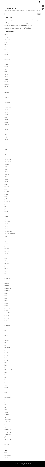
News (5, 330)
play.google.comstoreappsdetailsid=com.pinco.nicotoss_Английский (14, 369)
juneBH (5, 276)
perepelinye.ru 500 (7, 348)
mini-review (6, 291)
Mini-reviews (6, 293)
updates (5, 427)
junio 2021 (6, 86)
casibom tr (6, 216)
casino (5, 218)
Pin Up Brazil (6, 352)
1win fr (5, 104)
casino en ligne (6, 219)
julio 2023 (5, 71)
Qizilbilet (5, 385)
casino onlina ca (6, 224)
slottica (5, 409)
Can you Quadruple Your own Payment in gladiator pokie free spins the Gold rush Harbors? (18, 25)
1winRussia (6, 112)
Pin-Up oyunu (6, 359)
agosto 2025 (6, 41)
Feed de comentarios (7, 455)
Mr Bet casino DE (6, 323)
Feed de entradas (7, 453)
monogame (6, 305)
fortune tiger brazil (7, 251)
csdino (5, 244)
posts (5, 379)
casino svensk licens (7, 229)
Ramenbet (6, 387)
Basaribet (5, 189)
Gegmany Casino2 (7, 260)
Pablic (5, 342)
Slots (5, 405)
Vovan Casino (6, 437)
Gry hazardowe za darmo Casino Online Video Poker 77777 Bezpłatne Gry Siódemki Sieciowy (18, 19)
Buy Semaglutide (7, 214)
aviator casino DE (7, 172)
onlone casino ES (7, 337)
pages (5, 343)
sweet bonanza (6, 414)
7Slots (5, 154)
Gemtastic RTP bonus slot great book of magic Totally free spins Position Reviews (16, 23)
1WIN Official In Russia (7, 107)
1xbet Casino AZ (6, 122)
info (5, 273)
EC (4, 246)
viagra (5, 436)
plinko (5, 370)
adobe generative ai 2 (7, 161)
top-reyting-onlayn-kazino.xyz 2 (9, 420)
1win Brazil (6, 100)
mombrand (6, 295)
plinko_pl (5, 375)
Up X (5, 424)
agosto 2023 (6, 69)
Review (5, 389)
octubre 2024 (6, 57)
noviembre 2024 (6, 56)
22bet (5, 147)
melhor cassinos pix (7, 290)
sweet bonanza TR (7, 415)
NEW (5, 328)
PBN (5, 345)
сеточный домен (7, 446)
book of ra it (6, 211)
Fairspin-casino (6, 250)
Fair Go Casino (6, 248)
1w (4, 95)
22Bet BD (5, 149)
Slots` (5, 407)
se (4, 399)
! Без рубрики (6, 92)
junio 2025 (6, 44)
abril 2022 (6, 79)
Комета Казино (6, 444)
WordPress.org (6, 457)
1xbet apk (5, 117)
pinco (5, 364)
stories (5, 410)
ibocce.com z (6, 268)
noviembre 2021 (6, 84)
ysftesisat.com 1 (6, 442)
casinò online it (6, 228)
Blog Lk (5, 208)
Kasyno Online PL (7, 280)
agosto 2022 (6, 76)
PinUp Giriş (6, 365)
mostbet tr (6, 320)
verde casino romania (7, 434)
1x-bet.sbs (6, 114)
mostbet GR (6, 310)
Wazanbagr (6, 441)
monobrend (6, 303)
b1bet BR (5, 182)
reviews (5, 394)
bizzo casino (6, 204)
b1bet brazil (6, 184)
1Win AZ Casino (6, 97)
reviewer (5, 392)
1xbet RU (5, 137)
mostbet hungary (7, 312)
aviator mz (6, 179)
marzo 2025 (6, 49)
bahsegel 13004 (6, 186)
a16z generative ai (7, 157)
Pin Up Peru (6, 355)
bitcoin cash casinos (7, 201)
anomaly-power (6, 164)
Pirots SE (5, 367)
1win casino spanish (7, 102)
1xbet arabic (6, 119)
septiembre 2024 (7, 59)
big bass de (6, 199)
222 (5, 146)
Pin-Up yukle (6, 360)
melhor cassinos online (7, 288)
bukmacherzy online (7, 213)
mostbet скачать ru (7, 322)
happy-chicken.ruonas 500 (8, 266)
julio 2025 (5, 42)
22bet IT (5, 151)
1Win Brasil (6, 99)
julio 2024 (5, 62)
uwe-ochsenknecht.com (8, 429)
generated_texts (6, 261)
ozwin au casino (6, 340)
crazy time (6, 243)
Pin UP (5, 350)
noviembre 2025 (6, 36)
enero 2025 (6, 52)
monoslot (5, 307)
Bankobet (5, 187)
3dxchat (5, 152)
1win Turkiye (6, 109)
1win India (6, 105)
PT (4, 382)
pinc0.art (5, 362)
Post (5, 377)
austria (5, 167)
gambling (5, 255)
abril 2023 (6, 72)
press (5, 380)
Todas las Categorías (7, 419)
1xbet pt (5, 136)
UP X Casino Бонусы (7, 426)
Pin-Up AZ (5, 357)
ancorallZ (5, 162)
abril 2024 (6, 64)
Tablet (5, 417)
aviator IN (6, 176)
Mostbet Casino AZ (7, 308)
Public (5, 384)
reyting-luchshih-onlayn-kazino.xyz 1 (10, 395)
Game (5, 256)
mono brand (6, 296)
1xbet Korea (6, 129)
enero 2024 (6, 67)
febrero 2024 (6, 66)
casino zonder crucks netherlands (9, 233)
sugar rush (6, 412)
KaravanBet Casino (7, 278)
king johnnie (6, 281)
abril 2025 (6, 47)
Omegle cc (6, 333)
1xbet (5, 115)
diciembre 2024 (6, 54)
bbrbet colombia (6, 191)
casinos (5, 236)
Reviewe (5, 390)
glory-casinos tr (6, 263)
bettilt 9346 (6, 194)
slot (5, 402)
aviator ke (6, 177)
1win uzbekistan (6, 110)
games (5, 258)
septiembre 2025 (7, 39)
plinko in (5, 372)
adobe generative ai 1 (7, 159)
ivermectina (6, 275)
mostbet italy (6, 313)
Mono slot (5, 298)
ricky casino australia (7, 397)
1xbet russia (6, 139)
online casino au (6, 335)
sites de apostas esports (8, 400)
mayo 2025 (6, 46)
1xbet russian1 (6, 142)
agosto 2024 (6, 61)
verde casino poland (7, 432)
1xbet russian (6, 141)
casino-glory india (7, 234)
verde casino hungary (7, 431)
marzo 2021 (6, 88)
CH (4, 238)
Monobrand (6, 301)
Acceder (5, 452)
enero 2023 (6, 74)
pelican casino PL (7, 347)
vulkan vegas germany (7, 439)
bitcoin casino (6, 203)
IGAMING (5, 270)
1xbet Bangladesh (7, 120)
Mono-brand (6, 300)
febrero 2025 (6, 51)
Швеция (5, 447)
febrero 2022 (6, 82)
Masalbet (5, 286)
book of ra (6, 209)
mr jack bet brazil (7, 325)
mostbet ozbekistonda (7, 317)
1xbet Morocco (6, 134)
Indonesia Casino (7, 271)
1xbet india (6, 127)
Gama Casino (6, 253)
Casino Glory (6, 223)
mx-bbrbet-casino (7, 327)
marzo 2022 (6, 81)
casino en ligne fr (7, 221)
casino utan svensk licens (8, 231)
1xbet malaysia (6, 132)
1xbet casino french (7, 125)
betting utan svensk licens (8, 198)
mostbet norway (6, 315)
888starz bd (6, 156)
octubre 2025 (6, 37)
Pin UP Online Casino (7, 353)
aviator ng (6, 181)
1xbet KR (5, 131)
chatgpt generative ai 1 (8, 239)
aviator (5, 169)
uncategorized (6, 422)
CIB (5, 241)
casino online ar (6, 226)
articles (5, 166)
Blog (5, 206)
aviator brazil (6, 171)
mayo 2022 (6, 77)
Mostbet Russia (6, 318)
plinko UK (5, 374)
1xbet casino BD (6, 124)
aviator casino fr (6, 174)
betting (5, 196)
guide (5, 265)
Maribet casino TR (7, 283)
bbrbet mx (6, 193)
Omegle (5, 332)
